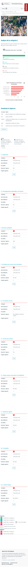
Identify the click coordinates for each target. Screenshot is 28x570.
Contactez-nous (13, 562)
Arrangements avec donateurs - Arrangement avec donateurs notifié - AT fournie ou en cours (6, 141)
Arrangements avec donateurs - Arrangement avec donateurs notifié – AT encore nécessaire (19, 141)
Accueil (2, 11)
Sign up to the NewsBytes (7, 564)
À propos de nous (5, 562)
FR (21, 8)
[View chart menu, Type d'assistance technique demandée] (24, 83)
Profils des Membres (9, 11)
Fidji (15, 11)
